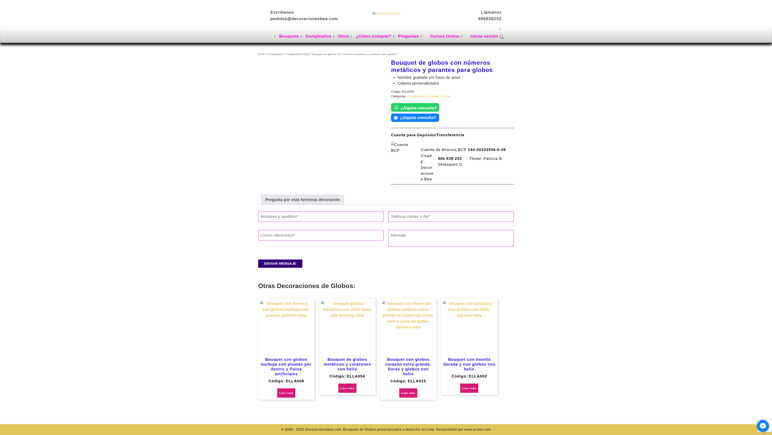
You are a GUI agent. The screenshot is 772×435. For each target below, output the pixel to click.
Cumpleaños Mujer (298, 54)
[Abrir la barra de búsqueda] (502, 36)
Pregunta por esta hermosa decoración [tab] (302, 199)
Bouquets (289, 36)
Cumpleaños (318, 36)
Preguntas (408, 36)
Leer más (286, 393)
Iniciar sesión (483, 36)
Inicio (261, 54)
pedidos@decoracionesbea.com (304, 18)
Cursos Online (444, 36)
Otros (343, 36)
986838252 (490, 18)
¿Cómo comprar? (373, 36)
